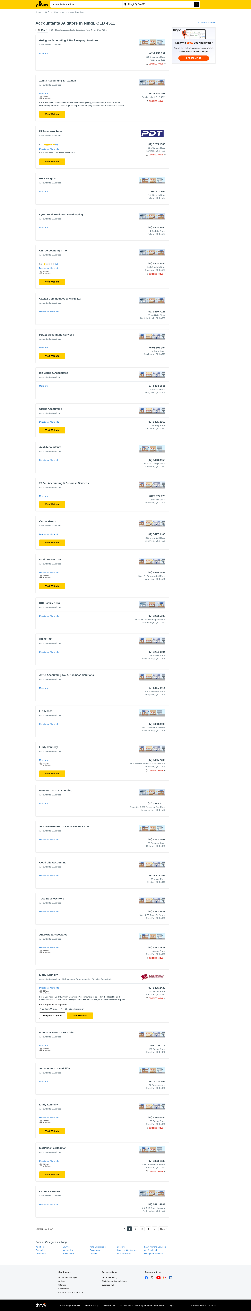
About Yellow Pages (67, 1277)
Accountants (95, 1250)
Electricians (40, 1250)
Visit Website (52, 114)
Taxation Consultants (102, 979)
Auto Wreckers (124, 1253)
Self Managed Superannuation (76, 979)
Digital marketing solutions (114, 1281)
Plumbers (39, 1247)
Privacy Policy (91, 1305)
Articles (61, 1281)
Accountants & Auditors (50, 44)
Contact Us (63, 1288)
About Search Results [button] (207, 22)
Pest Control (68, 1253)
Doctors (93, 1253)
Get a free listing (109, 1277)
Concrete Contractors (127, 1250)
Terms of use (109, 1305)
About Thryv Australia (70, 1305)
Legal (171, 1305)
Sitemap (62, 1285)
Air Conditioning (151, 1250)
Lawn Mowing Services (155, 1247)
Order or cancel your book (70, 1292)
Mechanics (68, 1250)
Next (162, 1229)
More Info (43, 53)
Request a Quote (52, 1015)
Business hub (108, 1285)
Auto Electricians (97, 1247)
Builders (121, 1247)
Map (43, 30)
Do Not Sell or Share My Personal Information (142, 1305)
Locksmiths (40, 1253)
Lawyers (66, 1247)
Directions (44, 149)
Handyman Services (153, 1253)
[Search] (196, 4)
